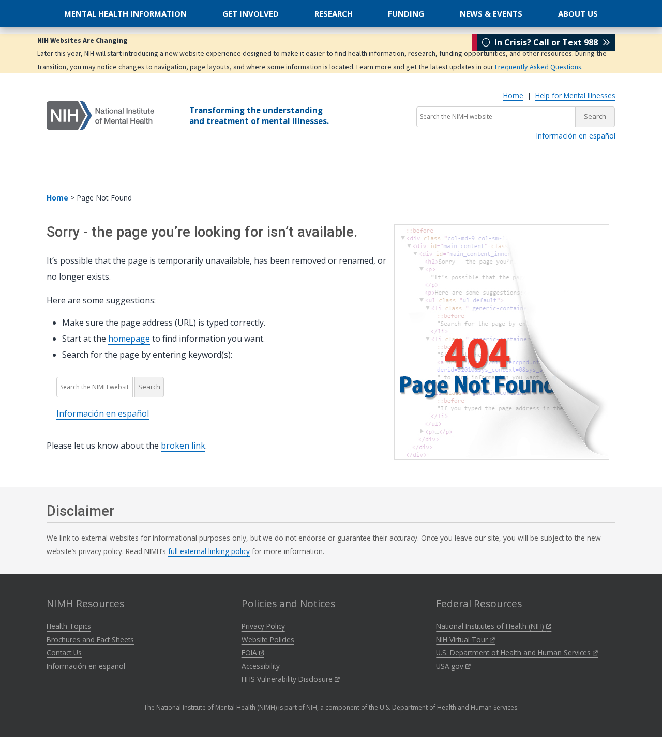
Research (333, 13)
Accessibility (261, 666)
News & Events (491, 13)
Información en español (575, 136)
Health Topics (69, 626)
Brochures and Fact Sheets (90, 639)
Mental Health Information (125, 13)
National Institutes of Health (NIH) (491, 626)
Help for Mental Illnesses (575, 95)
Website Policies (268, 639)
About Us (578, 13)
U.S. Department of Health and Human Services (514, 652)
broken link (183, 445)
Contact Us (64, 652)
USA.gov (450, 666)
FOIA (250, 652)
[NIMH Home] (100, 114)
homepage (129, 338)
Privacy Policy (263, 626)
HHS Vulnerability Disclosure (288, 679)
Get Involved (250, 13)
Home (513, 95)
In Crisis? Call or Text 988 (546, 42)
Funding (406, 13)
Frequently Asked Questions (538, 66)
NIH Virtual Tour (463, 639)
